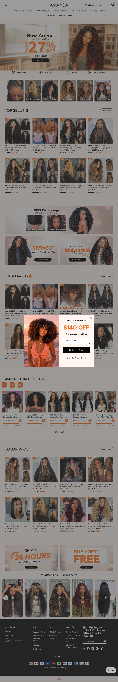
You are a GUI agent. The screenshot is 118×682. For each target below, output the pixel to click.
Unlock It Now (76, 350)
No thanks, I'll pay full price (76, 358)
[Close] (91, 318)
